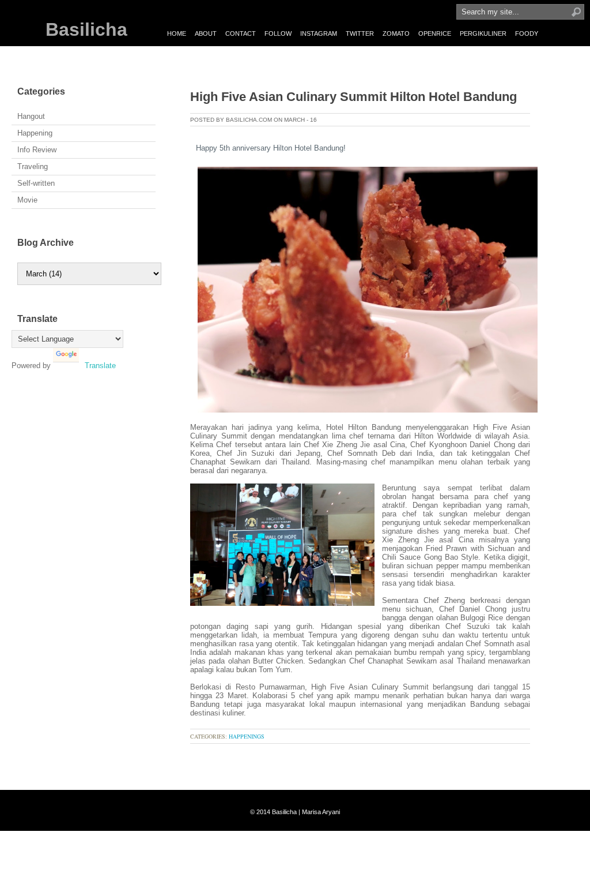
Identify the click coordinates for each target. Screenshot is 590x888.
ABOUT (206, 33)
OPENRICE (434, 33)
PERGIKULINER (483, 33)
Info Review (36, 149)
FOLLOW (278, 33)
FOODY (526, 33)
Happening (34, 133)
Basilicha (86, 29)
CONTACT (240, 33)
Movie (27, 200)
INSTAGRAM (318, 33)
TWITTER (360, 33)
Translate (100, 365)
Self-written (36, 183)
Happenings (246, 736)
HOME (176, 33)
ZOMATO (396, 33)
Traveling (32, 166)
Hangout (31, 116)
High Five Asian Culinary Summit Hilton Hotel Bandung (353, 96)
